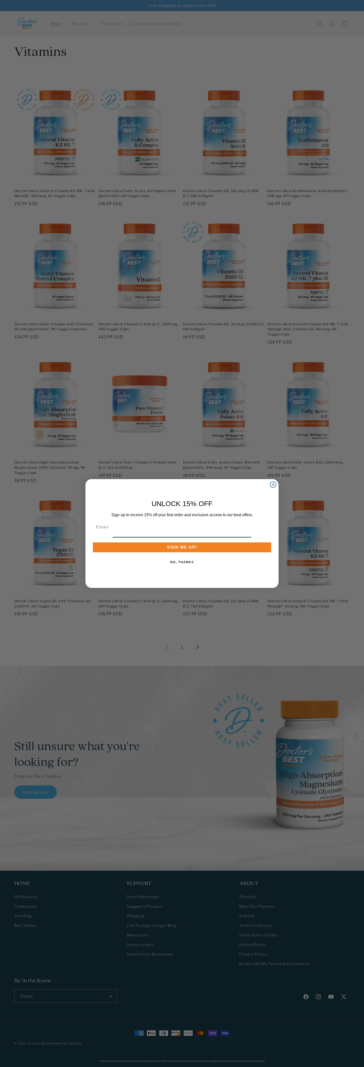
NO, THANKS (182, 562)
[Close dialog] (273, 485)
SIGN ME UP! (182, 547)
